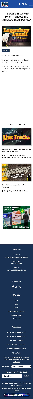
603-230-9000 (16, 264)
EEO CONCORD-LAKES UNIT (16, 345)
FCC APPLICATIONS (17, 340)
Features (5, 50)
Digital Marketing (16, 315)
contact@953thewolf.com (16, 270)
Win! (16, 304)
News (16, 308)
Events (24, 155)
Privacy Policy (16, 353)
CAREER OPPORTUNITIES (16, 349)
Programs (17, 157)
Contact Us (16, 319)
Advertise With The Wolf (16, 311)
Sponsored (27, 157)
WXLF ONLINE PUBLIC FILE (16, 332)
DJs (16, 300)
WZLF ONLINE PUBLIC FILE (16, 336)
